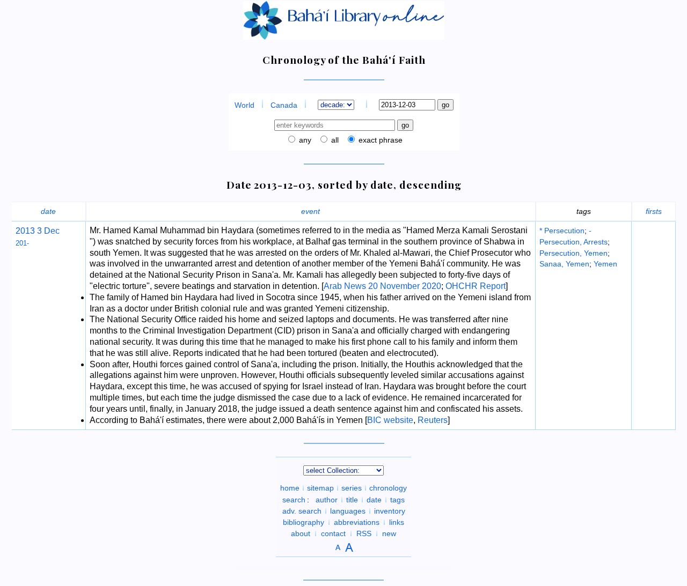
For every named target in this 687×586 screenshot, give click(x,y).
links (396, 522)
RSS (363, 533)
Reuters (433, 420)
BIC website (390, 420)
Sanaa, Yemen (564, 263)
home (289, 488)
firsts (654, 211)
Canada (284, 105)
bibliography (303, 522)
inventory (389, 511)
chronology (388, 488)
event (310, 211)
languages (348, 511)
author (327, 499)
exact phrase (379, 140)
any (304, 140)
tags (397, 499)
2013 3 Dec (38, 230)
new (389, 533)
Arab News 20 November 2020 (382, 286)
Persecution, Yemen (573, 253)
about (300, 533)
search (293, 499)
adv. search (301, 511)
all (334, 140)
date (48, 211)
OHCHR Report (475, 286)
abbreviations (356, 522)
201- (22, 243)
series (351, 488)
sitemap (320, 488)
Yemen (605, 263)
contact (333, 533)
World (244, 105)
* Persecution (561, 230)
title (352, 499)
